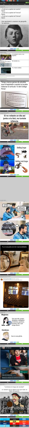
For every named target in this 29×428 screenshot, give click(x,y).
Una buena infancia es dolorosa (4, 112)
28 (8, 274)
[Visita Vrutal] (24, 423)
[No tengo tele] (12, 0)
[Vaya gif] (13, 0)
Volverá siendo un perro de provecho (5, 276)
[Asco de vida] (0, 0)
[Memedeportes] (3, 0)
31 (8, 310)
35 (8, 176)
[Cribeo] (8, 0)
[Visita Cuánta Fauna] (24, 421)
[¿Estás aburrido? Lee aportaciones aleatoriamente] (12, 4)
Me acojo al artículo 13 (3, 79)
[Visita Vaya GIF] (5, 426)
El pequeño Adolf (2, 6)
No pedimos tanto (2, 312)
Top (9, 4)
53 (8, 241)
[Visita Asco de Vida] (5, 421)
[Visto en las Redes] (4, 0)
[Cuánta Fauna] (11, 0)
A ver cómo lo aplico (3, 200)
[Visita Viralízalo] (5, 419)
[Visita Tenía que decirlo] (14, 423)
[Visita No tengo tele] (24, 426)
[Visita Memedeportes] (24, 419)
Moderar (25, 4)
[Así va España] (6, 0)
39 (8, 382)
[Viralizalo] (17, 0)
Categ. (17, 4)
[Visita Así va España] (14, 421)
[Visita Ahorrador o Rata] (14, 426)
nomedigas (2, 113)
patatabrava (2, 144)
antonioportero (2, 80)
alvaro (1, 346)
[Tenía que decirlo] (15, 0)
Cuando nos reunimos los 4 (4, 243)
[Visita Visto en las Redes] (5, 423)
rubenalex (2, 277)
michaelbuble (2, 7)
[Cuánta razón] (2, 0)
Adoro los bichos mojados (3, 143)
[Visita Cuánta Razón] (14, 419)
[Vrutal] (7, 0)
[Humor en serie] (9, 0)
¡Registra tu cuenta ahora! (3, 77)
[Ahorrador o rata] (16, 0)
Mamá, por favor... (2, 345)
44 (8, 50)
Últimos (4, 4)
